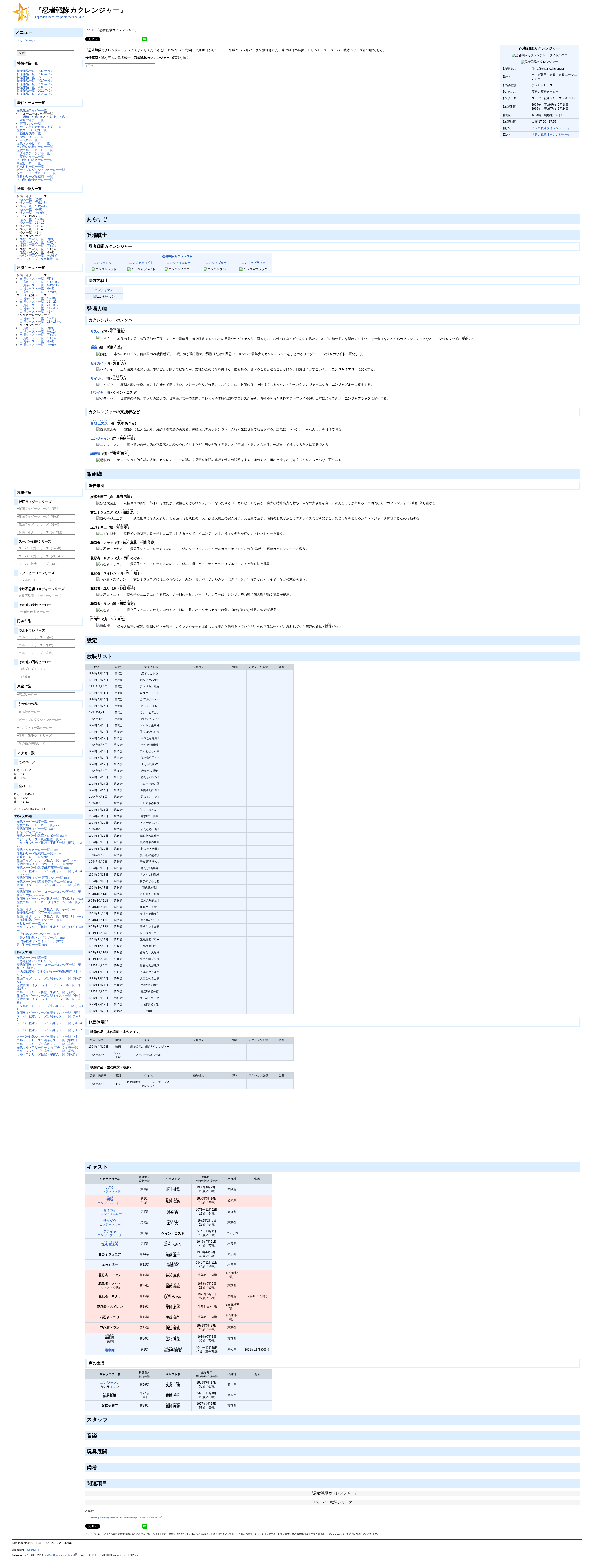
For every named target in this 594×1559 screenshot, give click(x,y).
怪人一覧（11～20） (33, 222)
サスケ (95, 331)
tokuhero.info (32, 1550)
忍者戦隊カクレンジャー (178, 256)
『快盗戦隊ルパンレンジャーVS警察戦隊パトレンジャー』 (49, 973)
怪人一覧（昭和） (32, 199)
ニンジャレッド (104, 262)
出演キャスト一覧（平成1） (39, 331)
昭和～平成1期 (32, 117)
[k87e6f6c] (98, 1435)
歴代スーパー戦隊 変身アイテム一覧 (45, 881)
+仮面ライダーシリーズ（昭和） (39, 508)
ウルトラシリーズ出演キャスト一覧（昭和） (47, 1051)
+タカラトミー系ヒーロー (34, 727)
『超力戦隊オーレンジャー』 (551, 134)
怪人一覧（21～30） (33, 226)
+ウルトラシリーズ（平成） (36, 645)
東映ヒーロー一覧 (32, 857)
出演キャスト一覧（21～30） (39, 305)
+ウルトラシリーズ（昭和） (36, 637)
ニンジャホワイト (141, 262)
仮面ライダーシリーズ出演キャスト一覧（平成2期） (49, 980)
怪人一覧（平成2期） (34, 206)
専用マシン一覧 (30, 123)
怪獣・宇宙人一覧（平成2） (39, 246)
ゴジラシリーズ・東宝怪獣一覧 (38, 259)
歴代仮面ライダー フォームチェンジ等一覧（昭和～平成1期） (49, 966)
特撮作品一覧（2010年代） (35, 90)
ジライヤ (96, 392)
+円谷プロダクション (31, 669)
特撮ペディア (30, 832)
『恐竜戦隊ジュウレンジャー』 (38, 961)
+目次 (89, 65)
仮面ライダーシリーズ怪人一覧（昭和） (47, 860)
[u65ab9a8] (98, 1466)
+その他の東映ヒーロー (33, 611)
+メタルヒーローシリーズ (34, 580)
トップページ (26, 40)
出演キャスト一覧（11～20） (39, 301)
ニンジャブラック (253, 262)
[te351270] (114, 655)
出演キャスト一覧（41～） (38, 311)
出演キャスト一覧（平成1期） (40, 282)
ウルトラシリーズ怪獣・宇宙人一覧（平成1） (48, 1054)
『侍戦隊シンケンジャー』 (38, 934)
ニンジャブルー (216, 262)
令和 (62, 117)
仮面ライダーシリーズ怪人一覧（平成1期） (50, 916)
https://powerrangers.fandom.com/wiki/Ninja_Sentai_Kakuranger (125, 1517)
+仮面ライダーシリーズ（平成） (39, 516)
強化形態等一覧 (30, 133)
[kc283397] (103, 473)
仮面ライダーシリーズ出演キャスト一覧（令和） (50, 886)
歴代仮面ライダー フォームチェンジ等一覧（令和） (49, 1000)
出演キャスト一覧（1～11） (39, 318)
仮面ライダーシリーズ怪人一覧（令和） (47, 909)
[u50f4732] (141, 411)
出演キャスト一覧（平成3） (39, 338)
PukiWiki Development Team (59, 1555)
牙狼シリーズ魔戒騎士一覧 (35, 176)
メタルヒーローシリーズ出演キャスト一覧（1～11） (50, 1007)
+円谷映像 (24, 677)
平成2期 (50, 117)
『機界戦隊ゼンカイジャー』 (40, 941)
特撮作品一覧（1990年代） (35, 84)
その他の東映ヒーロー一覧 (35, 146)
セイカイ (96, 363)
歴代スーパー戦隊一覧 (32, 130)
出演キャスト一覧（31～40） (39, 308)
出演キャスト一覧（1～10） (39, 298)
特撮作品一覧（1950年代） (35, 71)
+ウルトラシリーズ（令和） (36, 653)
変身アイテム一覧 (32, 120)
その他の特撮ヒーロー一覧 (35, 179)
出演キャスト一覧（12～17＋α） (42, 321)
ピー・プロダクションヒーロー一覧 (41, 169)
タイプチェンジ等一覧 (35, 153)
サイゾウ (96, 378)
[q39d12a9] (137, 319)
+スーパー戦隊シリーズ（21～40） (41, 556)
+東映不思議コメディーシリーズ (39, 595)
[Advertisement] (48, 416)
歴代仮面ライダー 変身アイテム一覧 (45, 864)
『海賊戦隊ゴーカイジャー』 (40, 919)
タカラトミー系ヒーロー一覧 (36, 173)
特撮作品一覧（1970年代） (35, 77)
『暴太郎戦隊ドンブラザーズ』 (41, 937)
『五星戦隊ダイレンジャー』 (551, 128)
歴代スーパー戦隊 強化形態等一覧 (43, 867)
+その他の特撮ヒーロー (33, 743)
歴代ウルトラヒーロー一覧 (35, 150)
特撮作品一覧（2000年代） (35, 87)
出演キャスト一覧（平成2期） (40, 285)
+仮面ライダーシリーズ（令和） (39, 524)
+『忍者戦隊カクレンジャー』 (333, 1493)
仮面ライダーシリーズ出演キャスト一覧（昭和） (50, 1012)
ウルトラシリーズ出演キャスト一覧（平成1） (48, 1040)
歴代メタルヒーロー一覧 (33, 143)
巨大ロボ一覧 (29, 140)
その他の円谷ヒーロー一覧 (35, 160)
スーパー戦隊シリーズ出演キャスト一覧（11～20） (49, 1031)
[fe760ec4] (98, 639)
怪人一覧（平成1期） (34, 202)
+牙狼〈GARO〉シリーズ (34, 735)
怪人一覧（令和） (32, 209)
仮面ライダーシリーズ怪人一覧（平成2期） (50, 898)
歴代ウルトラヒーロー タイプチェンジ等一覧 (47, 1047)
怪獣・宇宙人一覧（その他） (39, 255)
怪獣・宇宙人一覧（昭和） (38, 239)
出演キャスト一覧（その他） (39, 292)
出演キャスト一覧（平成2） (39, 335)
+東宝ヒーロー (27, 694)
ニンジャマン (104, 290)
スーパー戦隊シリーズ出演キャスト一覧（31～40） (49, 872)
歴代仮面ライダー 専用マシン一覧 (43, 878)
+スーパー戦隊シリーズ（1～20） (40, 548)
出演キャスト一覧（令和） (38, 288)
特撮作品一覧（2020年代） (35, 94)
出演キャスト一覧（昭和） (38, 278)
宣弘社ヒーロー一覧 (30, 166)
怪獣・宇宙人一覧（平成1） (39, 242)
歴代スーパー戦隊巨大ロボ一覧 (42, 835)
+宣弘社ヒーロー (28, 712)
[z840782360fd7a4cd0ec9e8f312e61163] (85, 139)
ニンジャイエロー (179, 262)
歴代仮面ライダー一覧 (32, 110)
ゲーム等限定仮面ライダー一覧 (41, 127)
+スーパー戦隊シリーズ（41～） (39, 564)
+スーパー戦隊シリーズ (332, 1502)
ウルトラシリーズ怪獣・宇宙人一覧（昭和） (47, 992)
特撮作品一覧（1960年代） (35, 74)
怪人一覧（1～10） (33, 219)
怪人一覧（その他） (33, 212)
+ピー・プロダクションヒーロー (39, 719)
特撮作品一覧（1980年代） (35, 81)
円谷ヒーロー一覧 (32, 923)
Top (87, 30)
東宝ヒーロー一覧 (29, 163)
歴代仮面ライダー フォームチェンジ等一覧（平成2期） (49, 986)
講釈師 (95, 454)
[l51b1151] (143, 1031)
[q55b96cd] (133, 245)
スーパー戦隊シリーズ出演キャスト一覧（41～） (50, 1036)
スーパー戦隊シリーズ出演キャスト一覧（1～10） (48, 1018)
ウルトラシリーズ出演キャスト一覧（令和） (47, 1044)
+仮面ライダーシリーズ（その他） (40, 532)
